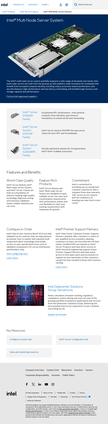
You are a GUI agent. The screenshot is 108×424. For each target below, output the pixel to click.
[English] (67, 4)
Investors (78, 370)
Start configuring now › (17, 253)
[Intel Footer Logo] (12, 393)
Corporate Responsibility (37, 375)
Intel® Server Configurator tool (73, 339)
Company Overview (35, 370)
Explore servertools (57, 314)
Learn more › (13, 258)
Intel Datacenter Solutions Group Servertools (65, 288)
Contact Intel (53, 370)
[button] (54, 192)
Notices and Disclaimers (34, 411)
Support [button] (33, 4)
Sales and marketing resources (24, 352)
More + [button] (45, 4)
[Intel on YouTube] (46, 384)
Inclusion (56, 375)
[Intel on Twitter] (33, 384)
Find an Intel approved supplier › (22, 96)
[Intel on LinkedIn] (40, 384)
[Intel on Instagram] (53, 384)
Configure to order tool (20, 339)
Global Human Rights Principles (79, 413)
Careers (89, 370)
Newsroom (67, 370)
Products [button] (18, 4)
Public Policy (69, 375)
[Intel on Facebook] (26, 384)
